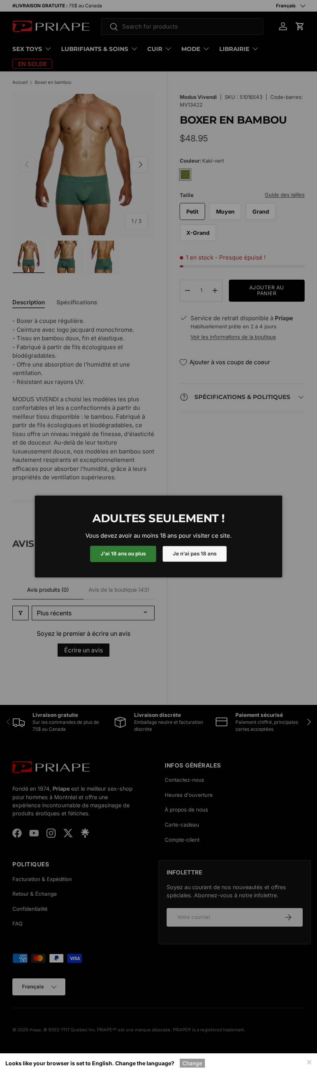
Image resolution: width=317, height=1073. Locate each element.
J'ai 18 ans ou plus (123, 553)
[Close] (309, 1061)
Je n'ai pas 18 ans (194, 553)
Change (192, 1063)
